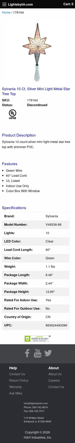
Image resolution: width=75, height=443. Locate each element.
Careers (54, 380)
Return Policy (18, 380)
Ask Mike (15, 393)
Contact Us (17, 374)
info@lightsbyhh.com (36, 403)
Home (6, 12)
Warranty (15, 386)
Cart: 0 (68, 4)
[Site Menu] (4, 4)
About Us (55, 374)
